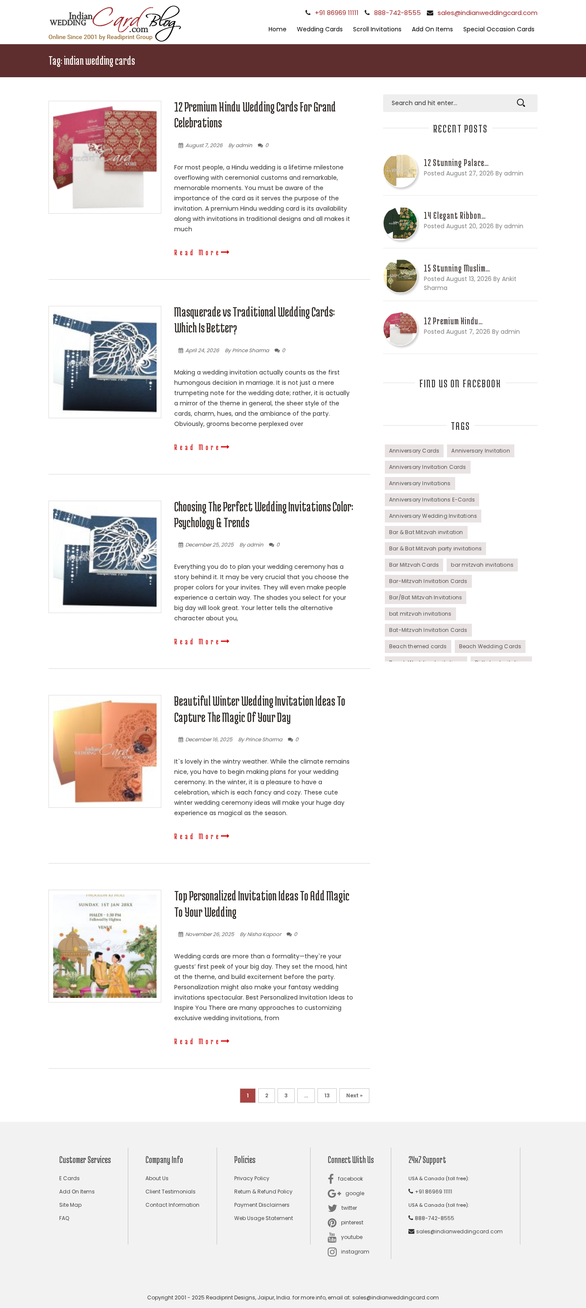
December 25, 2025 (209, 544)
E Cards (69, 1178)
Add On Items (432, 29)
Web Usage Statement (263, 1218)
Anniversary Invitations (420, 483)
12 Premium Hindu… (453, 321)
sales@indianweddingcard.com (488, 12)
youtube (351, 1237)
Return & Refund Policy (263, 1191)
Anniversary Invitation (480, 450)
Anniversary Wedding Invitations (433, 516)
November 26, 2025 (209, 934)
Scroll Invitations (377, 29)
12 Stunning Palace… (456, 162)
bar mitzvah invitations (482, 564)
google (354, 1193)
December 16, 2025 (209, 739)
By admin (240, 145)
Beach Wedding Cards (490, 646)
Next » (354, 1095)
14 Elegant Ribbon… (455, 215)
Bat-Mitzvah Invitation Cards (428, 630)
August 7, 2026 (204, 145)
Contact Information (172, 1204)
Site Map (70, 1204)
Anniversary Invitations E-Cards (432, 499)
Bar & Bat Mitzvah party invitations (435, 548)
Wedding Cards (320, 29)
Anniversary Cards (414, 450)
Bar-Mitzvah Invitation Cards (428, 581)
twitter (349, 1207)
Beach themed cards (418, 646)
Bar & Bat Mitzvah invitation (426, 532)
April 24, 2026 (202, 350)
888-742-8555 (397, 12)
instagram (355, 1251)
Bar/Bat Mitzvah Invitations (425, 597)
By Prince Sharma (247, 350)
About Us (157, 1178)
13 (327, 1095)
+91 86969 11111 (337, 12)
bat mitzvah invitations (420, 613)
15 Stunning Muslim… (457, 268)
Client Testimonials (170, 1191)
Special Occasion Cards (499, 29)
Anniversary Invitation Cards (427, 467)
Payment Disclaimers (262, 1204)
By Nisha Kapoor (260, 934)
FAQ (64, 1218)
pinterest (352, 1222)
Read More (197, 252)
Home (278, 29)
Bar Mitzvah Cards (414, 564)
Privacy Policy (251, 1178)
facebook (350, 1178)
